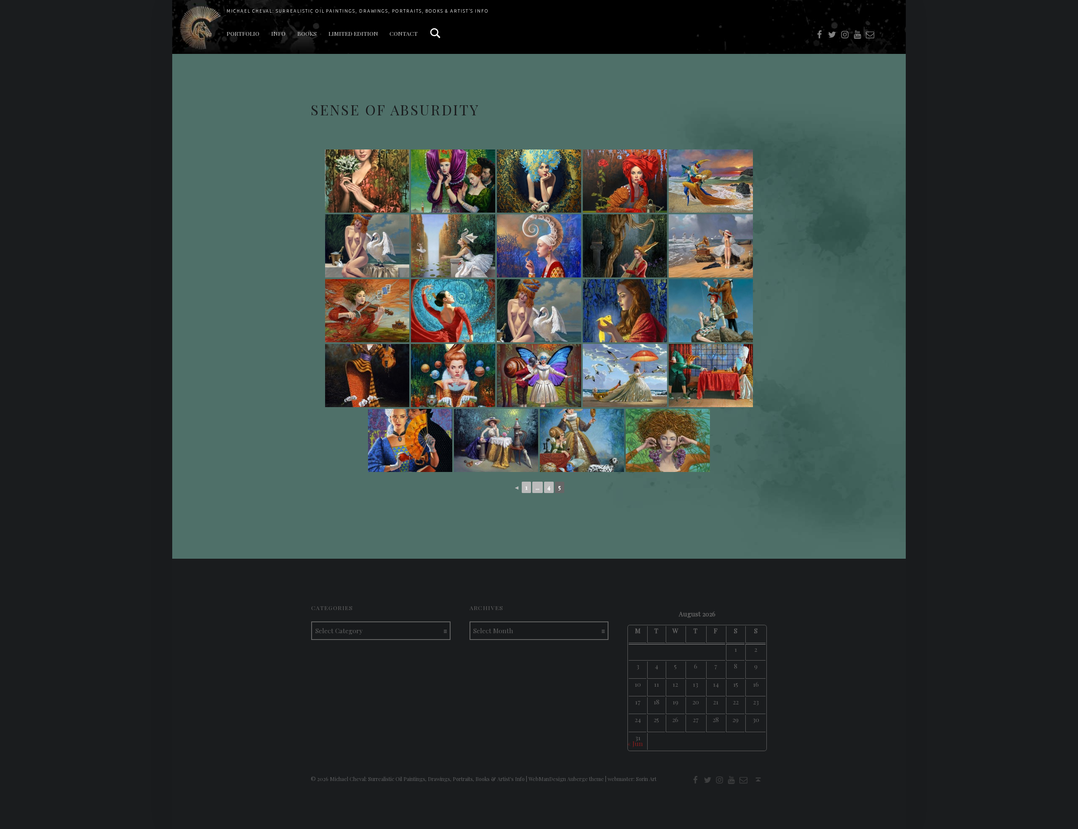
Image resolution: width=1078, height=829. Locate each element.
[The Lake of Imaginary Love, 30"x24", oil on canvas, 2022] (453, 245)
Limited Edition (353, 33)
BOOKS (307, 33)
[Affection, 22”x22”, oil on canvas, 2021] (367, 181)
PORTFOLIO (243, 33)
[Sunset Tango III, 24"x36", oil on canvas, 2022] (711, 181)
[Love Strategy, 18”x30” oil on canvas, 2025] (711, 375)
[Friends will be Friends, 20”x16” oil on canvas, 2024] (453, 375)
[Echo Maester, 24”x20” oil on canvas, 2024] (711, 310)
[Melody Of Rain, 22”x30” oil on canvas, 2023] (711, 245)
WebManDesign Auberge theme (566, 779)
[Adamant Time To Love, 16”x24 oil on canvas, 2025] (625, 375)
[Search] (435, 33)
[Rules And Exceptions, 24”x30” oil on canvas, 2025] (496, 440)
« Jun (635, 743)
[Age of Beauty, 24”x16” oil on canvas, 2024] (668, 440)
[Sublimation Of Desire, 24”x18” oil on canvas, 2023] (539, 310)
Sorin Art (646, 779)
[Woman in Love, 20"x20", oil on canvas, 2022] (539, 245)
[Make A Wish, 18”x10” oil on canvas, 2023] (625, 310)
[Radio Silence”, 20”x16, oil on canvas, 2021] (453, 181)
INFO (278, 33)
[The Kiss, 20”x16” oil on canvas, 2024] (539, 375)
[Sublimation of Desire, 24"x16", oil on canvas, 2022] (367, 245)
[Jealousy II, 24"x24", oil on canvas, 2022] (625, 181)
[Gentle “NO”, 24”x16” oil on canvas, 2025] (410, 440)
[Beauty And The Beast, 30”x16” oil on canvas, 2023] (625, 245)
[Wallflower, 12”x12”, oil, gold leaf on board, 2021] (539, 181)
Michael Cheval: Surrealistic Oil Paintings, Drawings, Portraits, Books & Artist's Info (358, 10)
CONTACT (404, 33)
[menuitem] (243, 33)
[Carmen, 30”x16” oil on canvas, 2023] (453, 310)
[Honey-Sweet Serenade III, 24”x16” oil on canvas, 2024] (367, 375)
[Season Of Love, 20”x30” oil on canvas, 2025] (582, 440)
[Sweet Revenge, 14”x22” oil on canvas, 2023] (367, 310)
